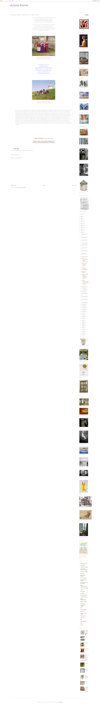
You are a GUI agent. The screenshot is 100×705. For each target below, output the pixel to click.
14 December (84, 240)
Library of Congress (48, 138)
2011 (82, 227)
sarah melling (83, 609)
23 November (84, 247)
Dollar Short (51, 141)
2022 (82, 216)
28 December (84, 234)
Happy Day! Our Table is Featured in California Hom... (85, 276)
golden (86, 642)
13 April (83, 333)
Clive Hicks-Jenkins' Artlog (83, 569)
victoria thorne (19, 5)
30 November (84, 244)
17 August (84, 307)
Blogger (61, 702)
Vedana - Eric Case (83, 614)
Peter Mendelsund (83, 599)
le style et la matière (83, 605)
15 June (83, 316)
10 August (84, 309)
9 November (84, 253)
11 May (83, 325)
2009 (82, 230)
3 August (84, 311)
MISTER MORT (83, 595)
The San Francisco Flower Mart (84, 268)
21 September (85, 296)
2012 (82, 225)
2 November (84, 256)
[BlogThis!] (15, 148)
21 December (84, 237)
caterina (82, 573)
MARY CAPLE (83, 601)
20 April (83, 331)
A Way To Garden (84, 567)
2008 (82, 232)
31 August (84, 304)
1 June (83, 320)
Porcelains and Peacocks (83, 583)
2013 (82, 223)
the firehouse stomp (83, 580)
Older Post (74, 185)
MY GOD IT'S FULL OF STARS (84, 264)
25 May (83, 322)
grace (86, 681)
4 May (83, 327)
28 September (85, 293)
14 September (85, 299)
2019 (82, 218)
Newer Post (13, 185)
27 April (83, 329)
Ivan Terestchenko (83, 586)
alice (81, 623)
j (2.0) (81, 589)
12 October (84, 289)
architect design (84, 571)
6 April (83, 334)
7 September (84, 302)
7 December (84, 243)
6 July (83, 314)
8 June (83, 318)
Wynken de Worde (82, 576)
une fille (82, 593)
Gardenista (82, 565)
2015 (82, 220)
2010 (82, 229)
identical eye (83, 615)
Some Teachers (86, 670)
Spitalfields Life (83, 563)
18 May (83, 324)
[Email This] (14, 148)
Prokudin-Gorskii (30, 150)
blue (81, 607)
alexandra (82, 591)
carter (81, 624)
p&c (81, 619)
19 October (84, 288)
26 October (84, 286)
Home (44, 185)
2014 (82, 221)
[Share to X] (16, 148)
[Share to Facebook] (17, 148)
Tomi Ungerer (83, 577)
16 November (84, 250)
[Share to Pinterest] (18, 148)
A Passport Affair (84, 587)
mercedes (82, 603)
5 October (84, 291)
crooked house (83, 596)
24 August (84, 305)
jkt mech (82, 611)
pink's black (83, 621)
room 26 (82, 617)
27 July (83, 313)
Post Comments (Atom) (21, 187)
